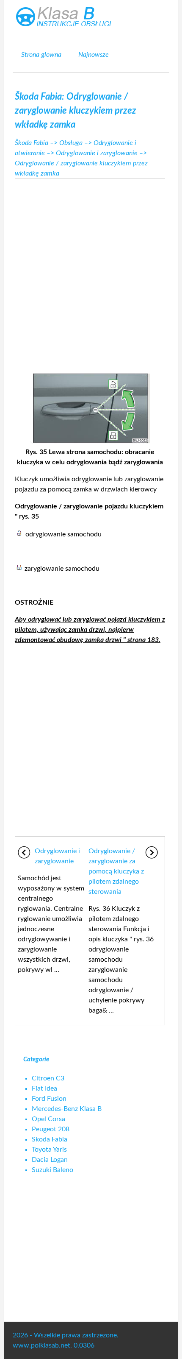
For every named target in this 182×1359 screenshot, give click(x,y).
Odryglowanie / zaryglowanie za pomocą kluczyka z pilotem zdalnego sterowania (116, 871)
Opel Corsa (48, 1119)
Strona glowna (41, 54)
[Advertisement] (91, 272)
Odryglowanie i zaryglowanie (97, 153)
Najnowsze (93, 54)
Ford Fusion (49, 1098)
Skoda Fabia (49, 1139)
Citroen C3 (48, 1078)
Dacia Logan (50, 1159)
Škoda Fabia (31, 143)
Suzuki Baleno (52, 1169)
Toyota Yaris (49, 1149)
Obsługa (71, 143)
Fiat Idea (44, 1088)
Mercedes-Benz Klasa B (67, 1108)
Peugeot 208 (50, 1129)
